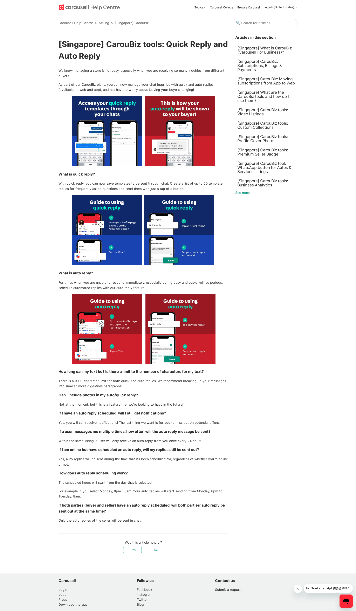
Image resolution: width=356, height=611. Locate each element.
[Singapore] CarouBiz (132, 23)
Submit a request (228, 590)
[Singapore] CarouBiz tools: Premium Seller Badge (262, 152)
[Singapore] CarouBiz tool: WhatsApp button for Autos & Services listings (264, 167)
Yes (134, 549)
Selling (104, 23)
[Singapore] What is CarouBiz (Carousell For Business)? (264, 50)
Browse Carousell (248, 7)
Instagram (144, 594)
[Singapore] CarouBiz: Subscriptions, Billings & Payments (259, 65)
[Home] (89, 7)
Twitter (142, 599)
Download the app (73, 604)
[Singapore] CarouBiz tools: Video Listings (262, 111)
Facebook (144, 590)
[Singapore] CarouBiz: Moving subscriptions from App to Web (266, 80)
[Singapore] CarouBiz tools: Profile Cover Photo (262, 138)
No (156, 549)
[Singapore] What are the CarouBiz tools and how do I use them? (263, 96)
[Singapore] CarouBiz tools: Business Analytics (262, 182)
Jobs (62, 594)
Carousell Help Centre (76, 23)
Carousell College (221, 7)
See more (242, 193)
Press (63, 599)
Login (63, 590)
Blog (140, 604)
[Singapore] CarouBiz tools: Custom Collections (262, 125)
